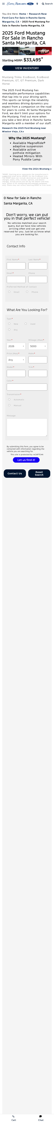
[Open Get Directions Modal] (37, 3)
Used (32, 324)
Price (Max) (13, 353)
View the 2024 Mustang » (37, 169)
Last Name (34, 259)
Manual (17, 405)
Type (10, 319)
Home (22, 14)
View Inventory (27, 68)
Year (10, 340)
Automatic (19, 400)
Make (31, 353)
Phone (31, 273)
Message (11, 416)
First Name (13, 259)
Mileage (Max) (36, 340)
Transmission (14, 394)
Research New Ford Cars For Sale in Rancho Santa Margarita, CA (24, 18)
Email (10, 273)
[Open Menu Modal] (3, 3)
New (16, 324)
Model (10, 367)
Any (16, 330)
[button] (15, 473)
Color (10, 381)
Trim (31, 367)
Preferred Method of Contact (22, 287)
